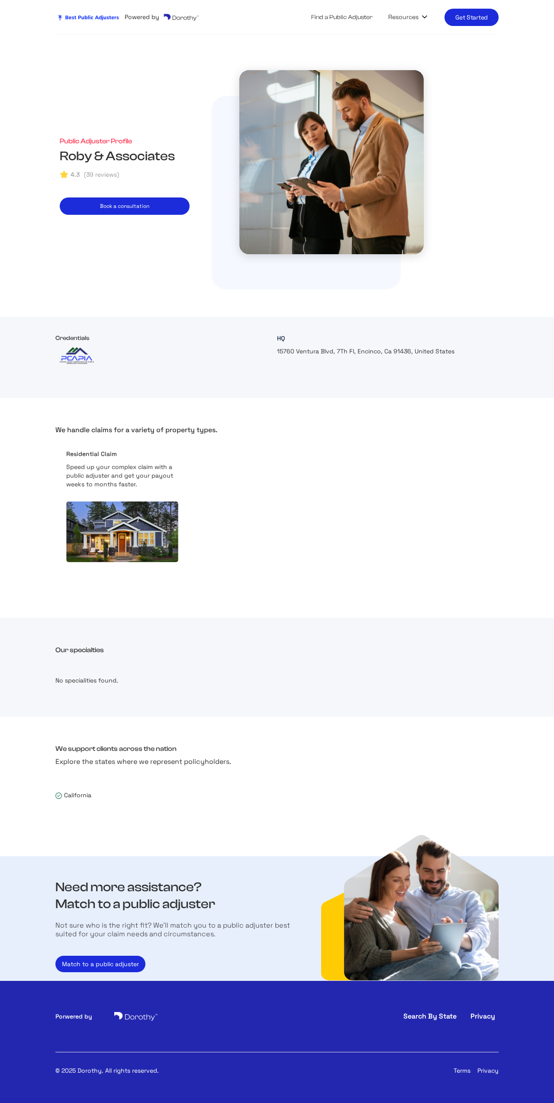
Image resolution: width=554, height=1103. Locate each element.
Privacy (488, 1070)
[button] (408, 17)
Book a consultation (124, 206)
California (77, 795)
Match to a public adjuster (100, 964)
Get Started (471, 17)
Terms (462, 1070)
